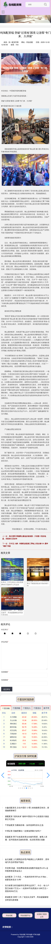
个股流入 (27, 708)
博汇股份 (13, 747)
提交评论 (6, 689)
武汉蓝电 (13, 730)
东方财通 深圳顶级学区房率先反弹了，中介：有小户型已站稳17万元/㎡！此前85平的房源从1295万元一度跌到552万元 (27, 888)
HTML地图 (36, 934)
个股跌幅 (16, 708)
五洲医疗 (13, 743)
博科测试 (13, 723)
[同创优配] (13, 5)
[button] (2, 775)
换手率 (46, 708)
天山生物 (13, 720)
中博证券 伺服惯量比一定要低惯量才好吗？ (23, 830)
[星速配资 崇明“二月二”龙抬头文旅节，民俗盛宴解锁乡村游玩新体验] (12, 598)
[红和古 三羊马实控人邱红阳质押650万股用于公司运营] (12, 569)
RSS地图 (29, 934)
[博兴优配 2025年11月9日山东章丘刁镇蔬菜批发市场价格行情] (38, 569)
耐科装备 (13, 727)
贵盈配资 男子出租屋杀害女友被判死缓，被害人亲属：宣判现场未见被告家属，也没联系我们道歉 (26, 838)
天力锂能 (13, 717)
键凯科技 (13, 737)
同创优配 (9, 915)
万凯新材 (13, 733)
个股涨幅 (6, 708)
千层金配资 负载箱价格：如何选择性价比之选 (24, 825)
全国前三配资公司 (42, 915)
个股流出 (37, 708)
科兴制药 (13, 740)
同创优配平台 (25, 915)
